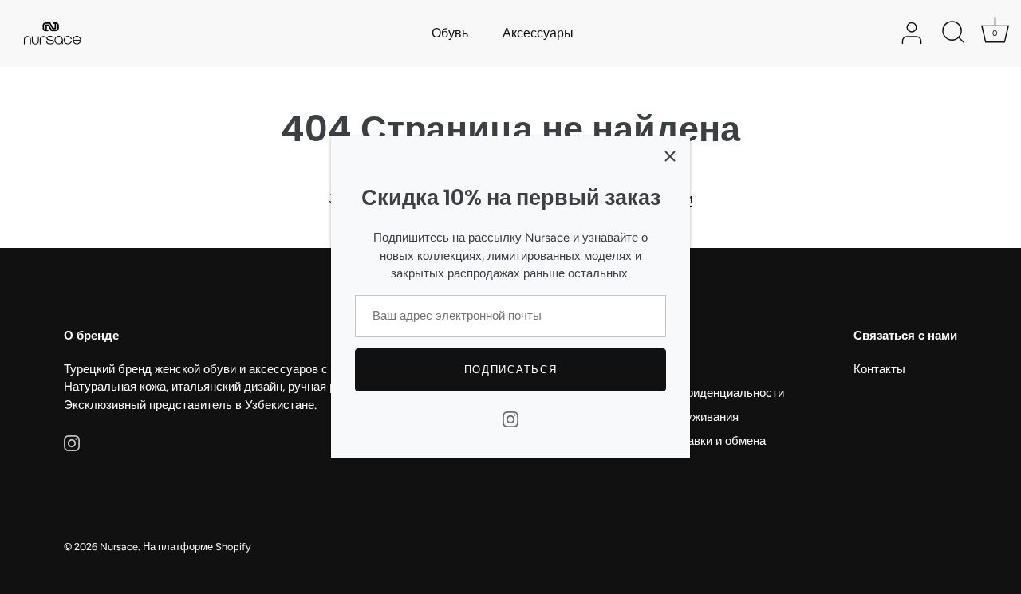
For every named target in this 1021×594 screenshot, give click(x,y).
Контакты (879, 369)
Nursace (119, 547)
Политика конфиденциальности (696, 393)
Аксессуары (538, 33)
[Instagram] (510, 418)
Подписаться (511, 370)
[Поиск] (953, 33)
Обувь (450, 33)
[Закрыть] (670, 156)
